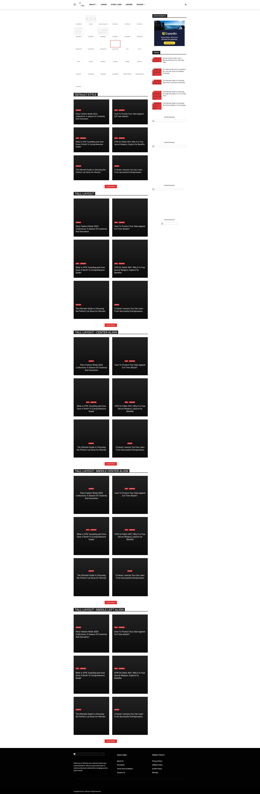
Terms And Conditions (125, 769)
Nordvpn (121, 110)
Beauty (92, 4)
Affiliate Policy (157, 765)
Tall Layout (84, 193)
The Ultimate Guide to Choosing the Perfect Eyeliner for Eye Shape (174, 104)
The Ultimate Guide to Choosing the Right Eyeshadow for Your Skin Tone (174, 94)
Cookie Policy (157, 769)
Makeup (78, 166)
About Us (120, 761)
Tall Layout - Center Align (96, 332)
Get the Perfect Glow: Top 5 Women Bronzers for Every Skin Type (173, 60)
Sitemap (155, 772)
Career (104, 4)
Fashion (139, 4)
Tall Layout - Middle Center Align (101, 471)
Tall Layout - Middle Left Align (99, 609)
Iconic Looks (116, 4)
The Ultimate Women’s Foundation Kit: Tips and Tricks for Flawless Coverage (174, 71)
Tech (116, 110)
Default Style (85, 94)
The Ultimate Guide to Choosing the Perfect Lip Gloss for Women (174, 82)
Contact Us (121, 772)
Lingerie (129, 4)
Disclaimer (121, 765)
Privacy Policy (157, 761)
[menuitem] (79, 18)
